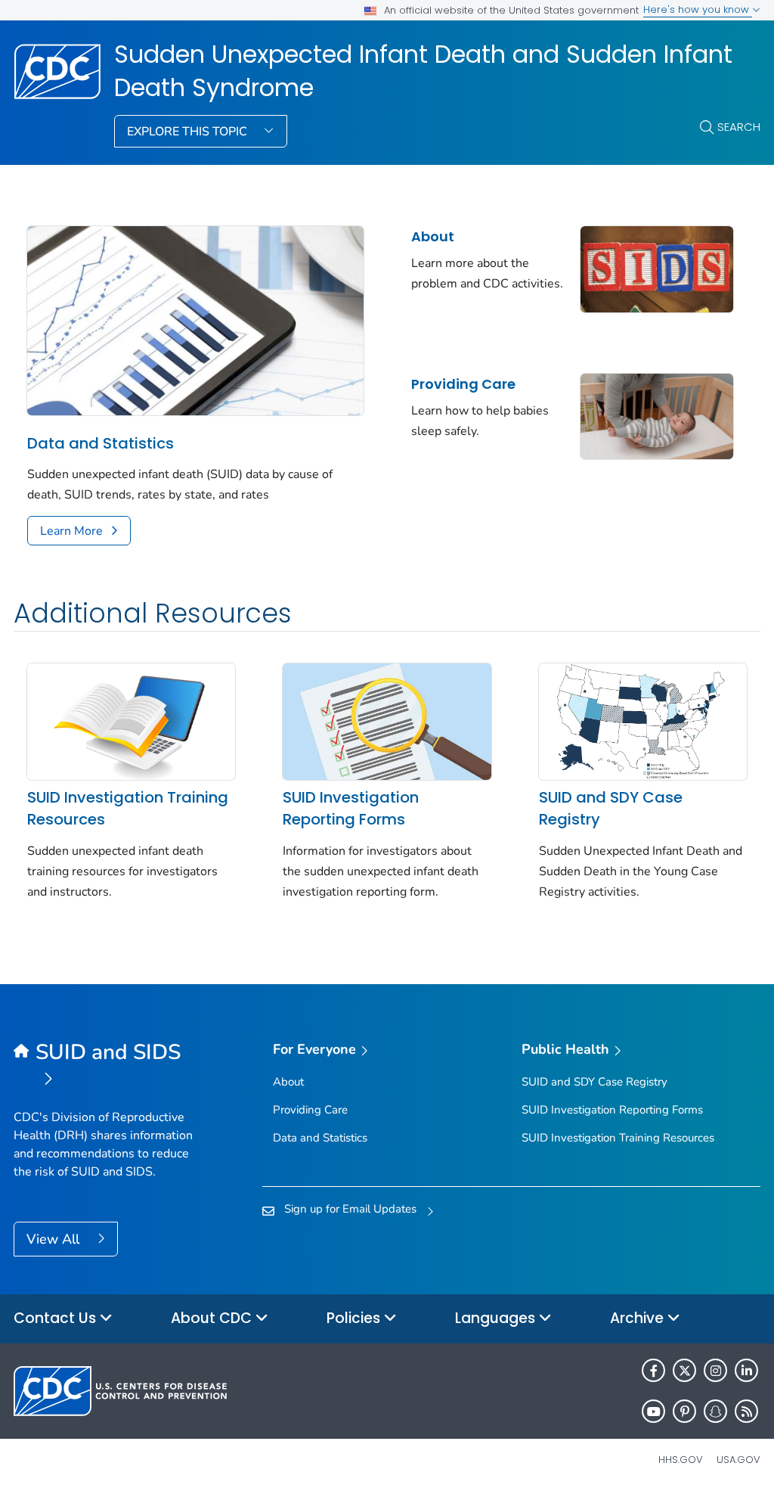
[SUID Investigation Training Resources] (131, 720)
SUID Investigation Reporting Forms (351, 808)
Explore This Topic (188, 131)
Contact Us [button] (57, 1318)
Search (738, 127)
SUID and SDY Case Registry (611, 808)
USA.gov (738, 1459)
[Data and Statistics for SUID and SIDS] (195, 319)
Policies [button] (355, 1318)
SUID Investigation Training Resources (127, 808)
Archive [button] (638, 1318)
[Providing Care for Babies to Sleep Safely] (656, 415)
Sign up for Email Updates (350, 1208)
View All (54, 1239)
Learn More (71, 531)
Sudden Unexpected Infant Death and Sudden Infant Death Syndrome (423, 71)
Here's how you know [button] (697, 9)
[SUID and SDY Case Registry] (643, 720)
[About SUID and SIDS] (656, 268)
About (432, 236)
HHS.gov (680, 1459)
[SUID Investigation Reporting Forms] (387, 720)
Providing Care (463, 383)
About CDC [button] (213, 1318)
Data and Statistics (100, 443)
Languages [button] (497, 1318)
